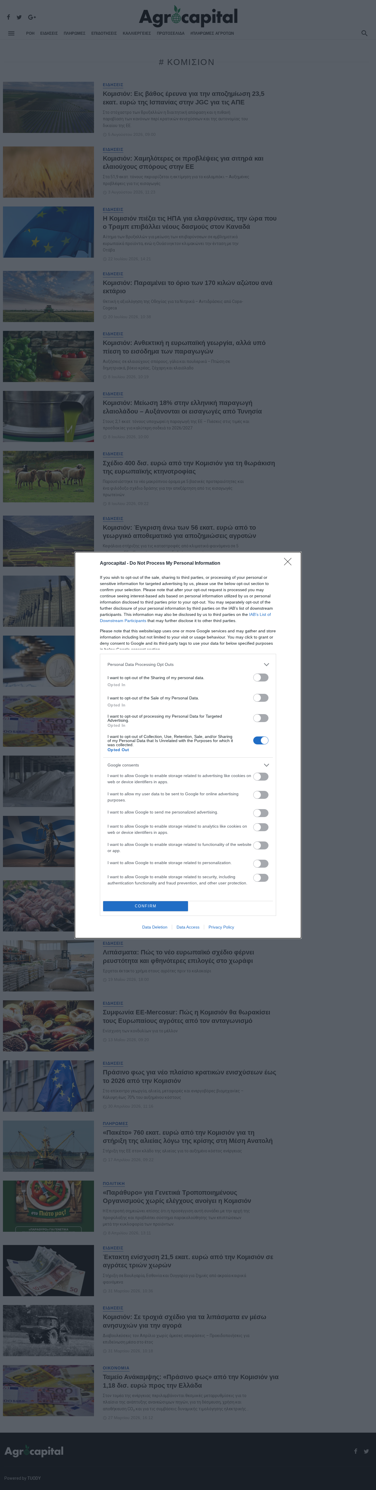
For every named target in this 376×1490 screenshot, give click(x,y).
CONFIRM (146, 906)
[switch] (260, 677)
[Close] (289, 563)
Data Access (188, 927)
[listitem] (188, 664)
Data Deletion (154, 927)
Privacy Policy (221, 927)
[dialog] (188, 745)
